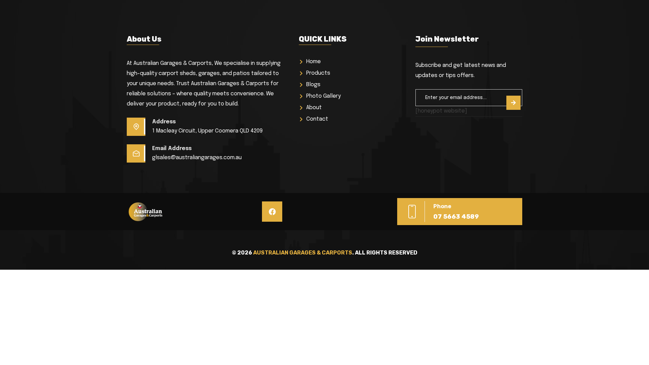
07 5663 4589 (456, 216)
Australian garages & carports (302, 252)
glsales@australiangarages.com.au (197, 158)
